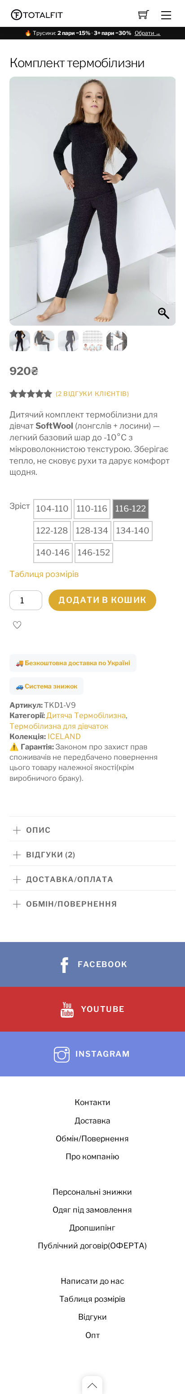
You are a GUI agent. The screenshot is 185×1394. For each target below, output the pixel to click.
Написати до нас (92, 1281)
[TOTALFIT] (37, 13)
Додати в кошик (102, 600)
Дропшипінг (92, 1227)
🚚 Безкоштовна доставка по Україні (73, 663)
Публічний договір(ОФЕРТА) (92, 1245)
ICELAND (64, 736)
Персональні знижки (92, 1191)
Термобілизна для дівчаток (58, 726)
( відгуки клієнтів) (92, 393)
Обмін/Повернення (92, 1138)
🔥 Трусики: (93, 33)
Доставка (92, 1120)
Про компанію (92, 1156)
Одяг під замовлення (92, 1209)
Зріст (19, 506)
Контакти (92, 1102)
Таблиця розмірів (44, 574)
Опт (92, 1335)
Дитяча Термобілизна (86, 715)
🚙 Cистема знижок (46, 686)
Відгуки (92, 1316)
